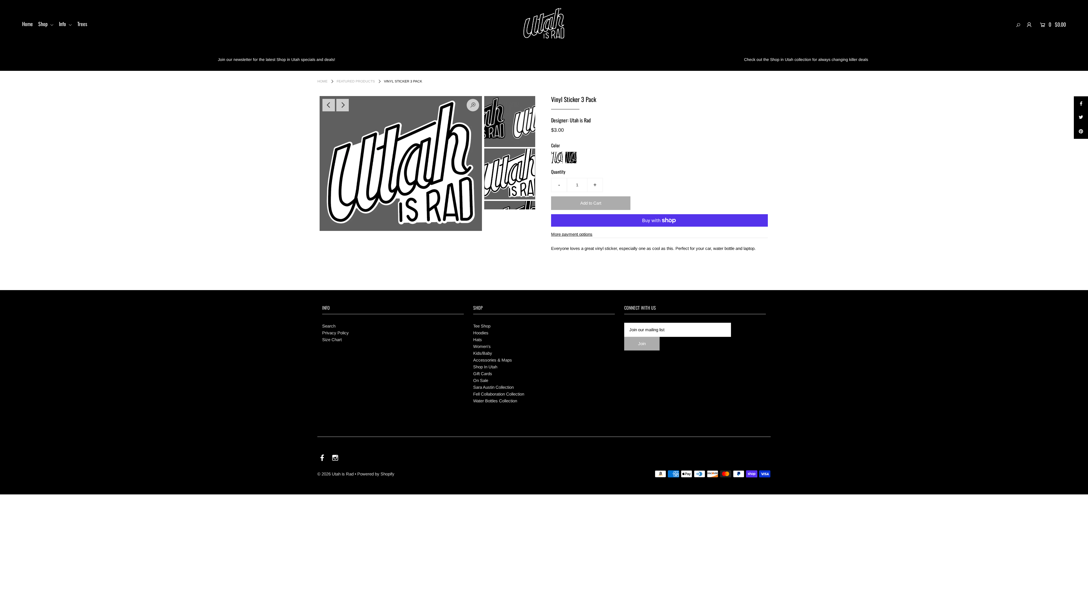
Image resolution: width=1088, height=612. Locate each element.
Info (63, 23)
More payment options (571, 234)
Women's (482, 346)
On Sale (480, 380)
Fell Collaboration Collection (498, 394)
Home (27, 23)
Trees (82, 23)
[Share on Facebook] (1081, 103)
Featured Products (356, 81)
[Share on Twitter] (1081, 117)
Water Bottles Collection (495, 400)
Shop (43, 23)
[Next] (342, 105)
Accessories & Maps (492, 360)
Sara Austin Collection (493, 387)
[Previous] (328, 105)
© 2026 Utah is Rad (335, 473)
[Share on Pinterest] (1081, 132)
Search (328, 326)
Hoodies (480, 332)
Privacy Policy (335, 332)
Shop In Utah (485, 366)
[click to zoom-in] (473, 105)
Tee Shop (481, 326)
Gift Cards (482, 373)
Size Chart (332, 339)
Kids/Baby (482, 353)
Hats (477, 339)
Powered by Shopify (375, 473)
